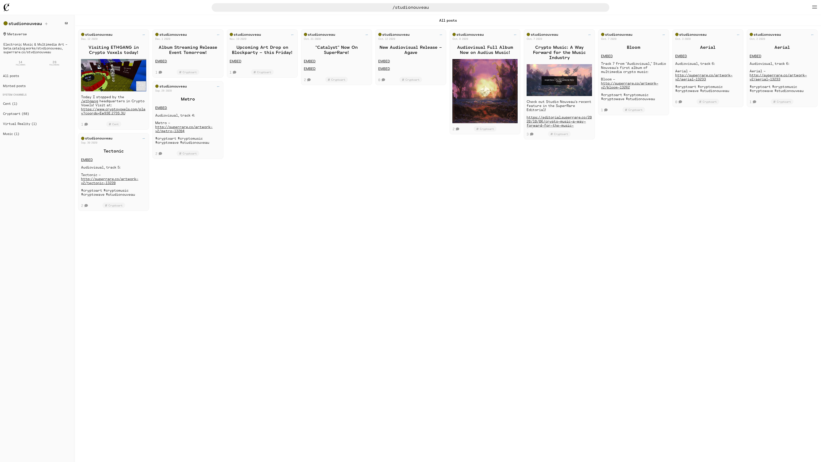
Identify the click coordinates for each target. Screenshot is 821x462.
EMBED (87, 160)
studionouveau (25, 23)
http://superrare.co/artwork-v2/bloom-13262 (629, 85)
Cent (115, 124)
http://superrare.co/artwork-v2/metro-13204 (184, 129)
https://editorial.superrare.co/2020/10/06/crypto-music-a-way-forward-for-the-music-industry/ (559, 123)
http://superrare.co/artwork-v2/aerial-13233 (703, 77)
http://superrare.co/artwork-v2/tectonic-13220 (109, 181)
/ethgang (89, 101)
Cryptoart (115, 205)
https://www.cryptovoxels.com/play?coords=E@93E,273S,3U (113, 111)
